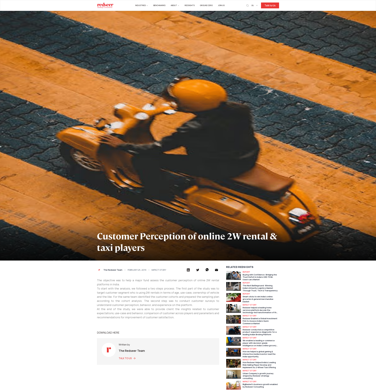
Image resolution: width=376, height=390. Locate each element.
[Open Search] (247, 5)
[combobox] (255, 5)
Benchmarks (159, 5)
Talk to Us (270, 5)
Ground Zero (206, 5)
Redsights (190, 5)
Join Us (221, 5)
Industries (140, 5)
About (174, 5)
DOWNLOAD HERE (108, 332)
